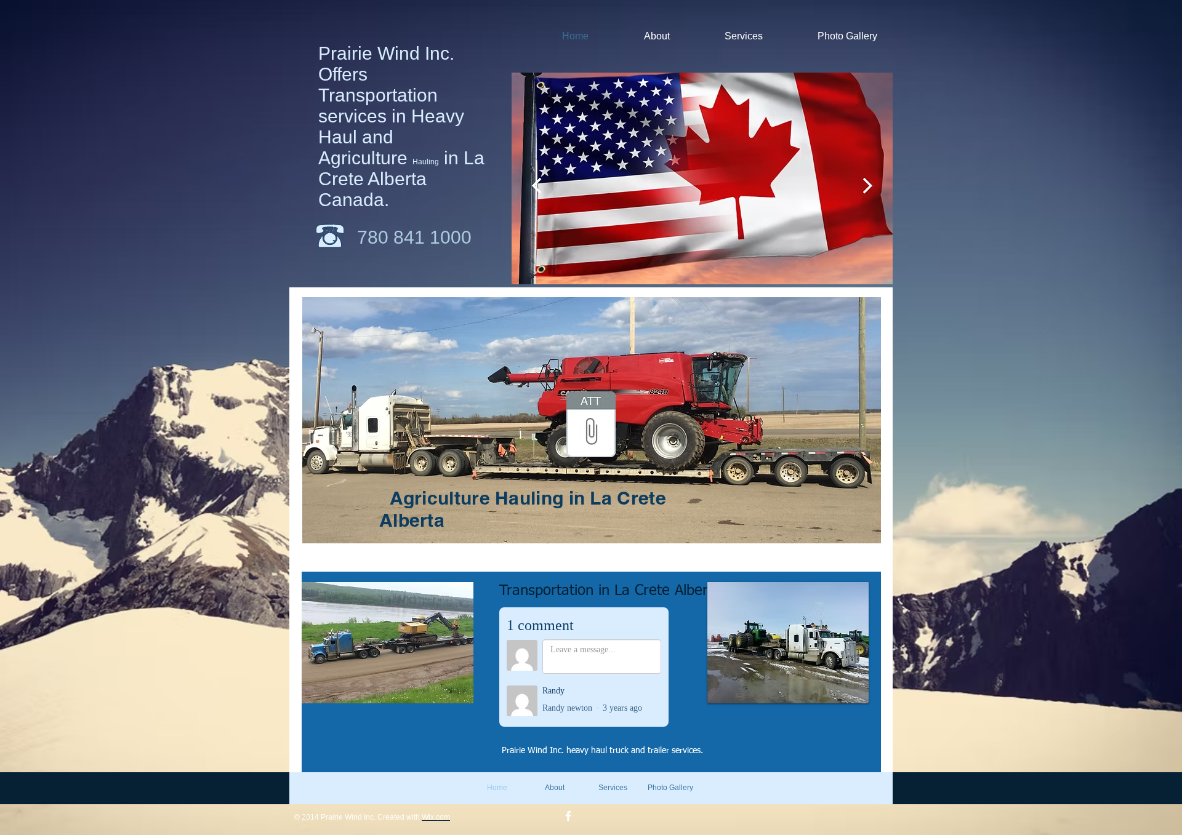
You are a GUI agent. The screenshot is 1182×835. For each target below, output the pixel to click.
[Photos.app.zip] (591, 426)
